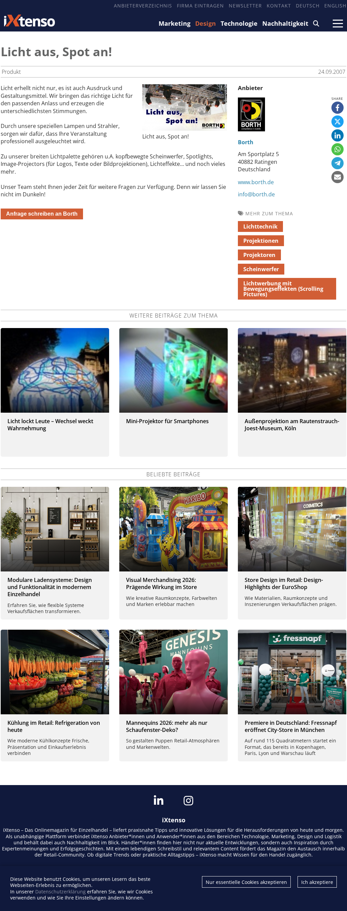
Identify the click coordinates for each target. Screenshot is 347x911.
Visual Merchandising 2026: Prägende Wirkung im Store (161, 583)
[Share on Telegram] (337, 163)
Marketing (174, 23)
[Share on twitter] (337, 121)
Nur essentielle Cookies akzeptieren (246, 882)
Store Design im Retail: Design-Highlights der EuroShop (284, 583)
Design (205, 23)
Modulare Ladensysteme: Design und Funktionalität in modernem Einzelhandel (49, 587)
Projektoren (259, 255)
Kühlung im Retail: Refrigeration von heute (53, 726)
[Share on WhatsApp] (337, 149)
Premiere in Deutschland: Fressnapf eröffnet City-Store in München (291, 726)
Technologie (239, 23)
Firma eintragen (200, 5)
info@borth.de (256, 194)
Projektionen (261, 240)
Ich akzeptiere (317, 882)
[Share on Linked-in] (337, 135)
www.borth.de (256, 182)
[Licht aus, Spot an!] (184, 128)
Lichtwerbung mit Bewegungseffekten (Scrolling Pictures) (283, 289)
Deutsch (308, 5)
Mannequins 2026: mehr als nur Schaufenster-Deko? (166, 726)
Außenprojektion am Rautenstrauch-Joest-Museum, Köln (292, 424)
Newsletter (245, 5)
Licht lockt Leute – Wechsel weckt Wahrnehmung (50, 424)
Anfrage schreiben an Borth (42, 214)
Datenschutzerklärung (60, 891)
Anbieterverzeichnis (143, 5)
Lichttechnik (260, 226)
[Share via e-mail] (337, 177)
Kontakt (279, 5)
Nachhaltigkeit (285, 23)
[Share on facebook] (337, 108)
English (335, 5)
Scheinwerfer (261, 269)
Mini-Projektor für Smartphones (167, 421)
